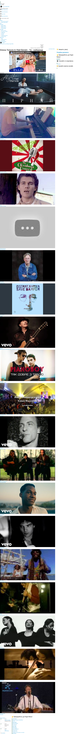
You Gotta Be (2, 648)
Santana (1, 348)
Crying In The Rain (3, 206)
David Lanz (2, 138)
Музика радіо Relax (4, 22)
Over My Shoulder (3, 482)
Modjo (1, 613)
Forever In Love (2, 448)
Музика (1, 20)
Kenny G (1, 447)
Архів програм (3, 28)
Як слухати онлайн (4, 31)
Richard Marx (2, 547)
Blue (0, 4)
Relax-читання (3, 26)
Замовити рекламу (3, 41)
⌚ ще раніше (3, 732)
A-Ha (1, 205)
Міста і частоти (3, 30)
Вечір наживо (3, 25)
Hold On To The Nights (3, 548)
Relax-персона (3, 27)
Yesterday (1, 714)
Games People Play (3, 581)
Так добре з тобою (3, 382)
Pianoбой (1, 381)
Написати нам (3, 36)
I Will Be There (2, 282)
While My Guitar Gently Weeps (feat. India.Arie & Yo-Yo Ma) (9, 349)
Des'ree (1, 647)
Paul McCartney (2, 713)
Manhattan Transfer (3, 171)
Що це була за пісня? (4, 21)
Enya (5, 729)
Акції (1, 23)
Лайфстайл (3, 32)
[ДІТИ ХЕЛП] (14, 733)
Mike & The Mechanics (3, 481)
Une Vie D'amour (2, 249)
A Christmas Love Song (4, 172)
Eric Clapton (2, 281)
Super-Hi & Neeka (7, 720)
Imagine (1, 316)
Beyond (1, 515)
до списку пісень (52, 48)
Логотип (2, 34)
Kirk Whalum (2, 680)
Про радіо (1, 29)
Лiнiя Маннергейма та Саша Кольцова (6, 414)
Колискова (1, 415)
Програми (1, 24)
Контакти (2, 33)
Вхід (2, 38)
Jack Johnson (2, 315)
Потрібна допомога (4, 35)
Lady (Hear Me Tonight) (4, 614)
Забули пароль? (4, 39)
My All (1, 681)
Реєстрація (3, 40)
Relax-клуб (2, 37)
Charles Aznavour (3, 248)
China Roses (7, 730)
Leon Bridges (2, 514)
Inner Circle (2, 580)
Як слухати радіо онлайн (5, 18)
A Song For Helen (3, 139)
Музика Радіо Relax (10, 43)
